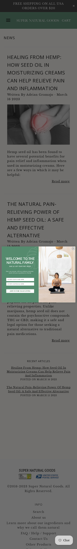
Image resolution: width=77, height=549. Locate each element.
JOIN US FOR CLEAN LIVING (20, 291)
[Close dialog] (73, 248)
